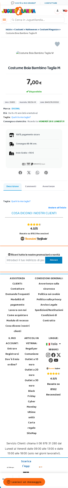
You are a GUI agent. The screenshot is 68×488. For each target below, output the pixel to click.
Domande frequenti (17, 294)
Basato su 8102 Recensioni (34, 231)
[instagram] (48, 355)
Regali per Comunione (31, 351)
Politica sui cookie (49, 294)
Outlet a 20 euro (31, 372)
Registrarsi (12, 354)
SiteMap (31, 433)
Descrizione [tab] (12, 186)
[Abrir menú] (4, 19)
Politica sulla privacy (49, 299)
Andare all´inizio (57, 208)
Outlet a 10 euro (31, 362)
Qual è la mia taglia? (21, 117)
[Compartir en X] (28, 172)
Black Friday (31, 394)
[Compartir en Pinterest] (46, 172)
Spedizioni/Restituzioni (49, 310)
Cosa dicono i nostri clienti (17, 329)
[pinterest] (51, 360)
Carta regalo (31, 425)
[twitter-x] (58, 355)
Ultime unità (31, 415)
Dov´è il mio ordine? (12, 362)
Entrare (12, 349)
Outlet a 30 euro (31, 383)
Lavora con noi (17, 310)
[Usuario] (57, 11)
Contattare (17, 289)
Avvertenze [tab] (49, 186)
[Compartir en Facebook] (20, 172)
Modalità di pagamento (17, 302)
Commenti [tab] (30, 186)
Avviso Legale (49, 305)
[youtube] (56, 360)
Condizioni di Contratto (49, 318)
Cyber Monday (31, 404)
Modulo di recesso (17, 321)
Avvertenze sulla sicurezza (49, 286)
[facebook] (53, 355)
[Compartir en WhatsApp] (37, 172)
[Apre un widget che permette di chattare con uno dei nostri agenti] (24, 482)
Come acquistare (17, 315)
